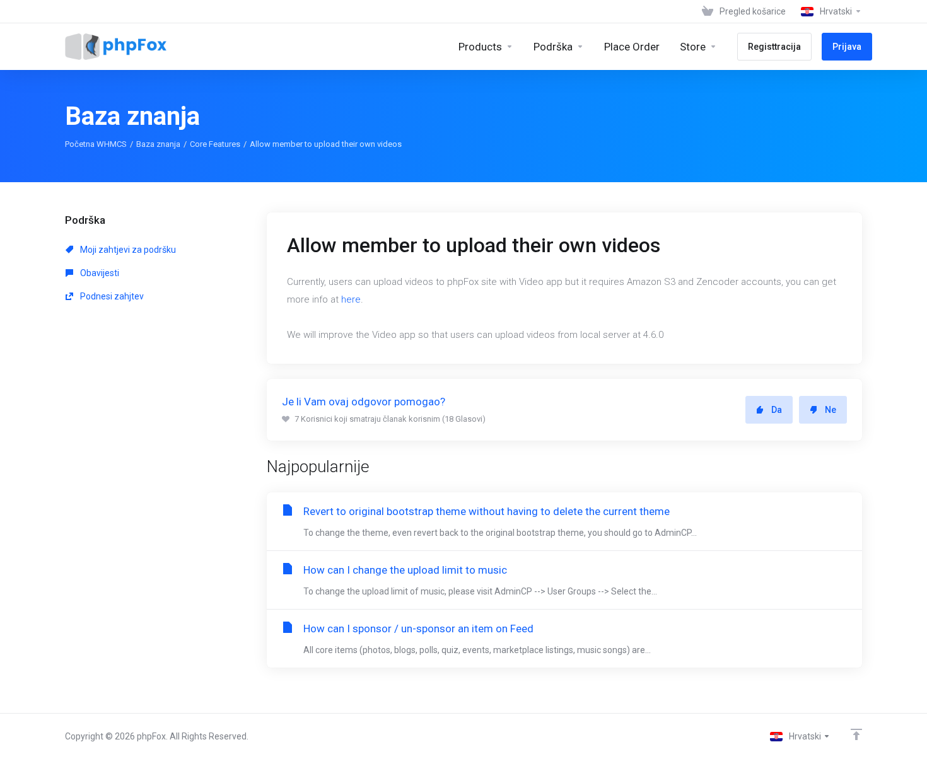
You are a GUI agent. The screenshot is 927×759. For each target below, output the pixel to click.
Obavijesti (98, 273)
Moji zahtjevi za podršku (127, 250)
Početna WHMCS (96, 144)
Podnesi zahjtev (111, 296)
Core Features (215, 144)
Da (776, 410)
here (351, 299)
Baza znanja (158, 144)
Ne (830, 410)
